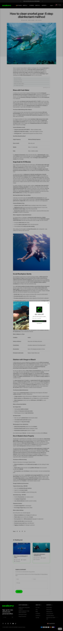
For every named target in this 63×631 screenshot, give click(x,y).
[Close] (48, 303)
